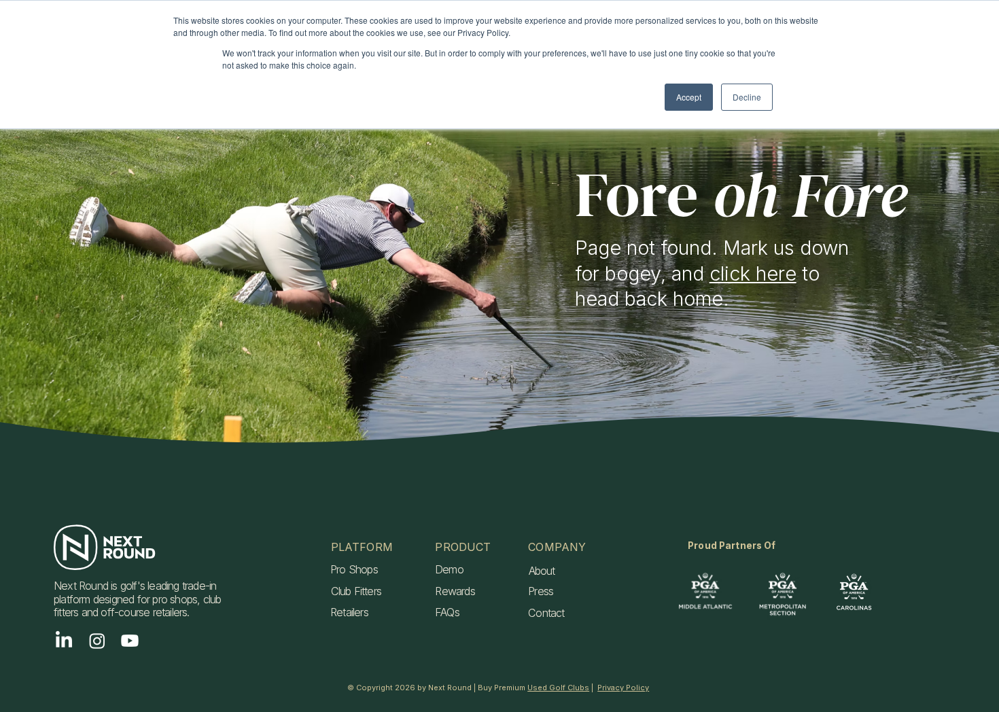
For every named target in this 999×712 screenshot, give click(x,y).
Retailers (349, 612)
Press (540, 591)
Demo (449, 569)
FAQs (447, 612)
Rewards (454, 591)
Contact (546, 613)
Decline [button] (747, 97)
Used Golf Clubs (558, 687)
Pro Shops (354, 569)
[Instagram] (97, 640)
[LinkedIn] (64, 640)
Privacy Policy (623, 687)
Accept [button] (688, 97)
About (542, 570)
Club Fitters (356, 591)
